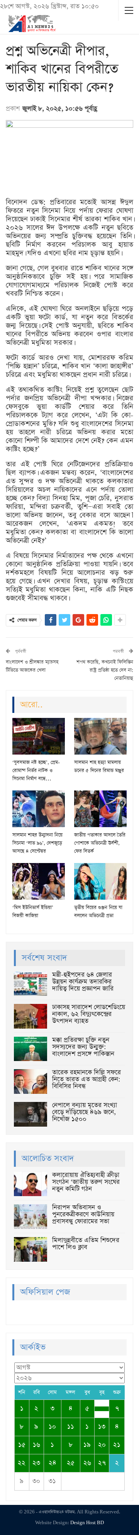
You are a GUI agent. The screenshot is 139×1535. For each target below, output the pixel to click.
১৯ (87, 1444)
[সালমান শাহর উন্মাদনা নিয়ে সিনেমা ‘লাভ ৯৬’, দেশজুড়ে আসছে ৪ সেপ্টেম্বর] (38, 808)
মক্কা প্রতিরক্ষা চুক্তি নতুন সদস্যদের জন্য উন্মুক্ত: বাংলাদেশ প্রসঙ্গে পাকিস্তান (83, 1047)
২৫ (71, 1463)
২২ (21, 1463)
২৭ (102, 1463)
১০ (52, 1426)
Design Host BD (87, 1523)
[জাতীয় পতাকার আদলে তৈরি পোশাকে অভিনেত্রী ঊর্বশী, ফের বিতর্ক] (100, 808)
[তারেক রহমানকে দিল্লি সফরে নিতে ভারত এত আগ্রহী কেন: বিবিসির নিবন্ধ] (30, 1081)
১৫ (21, 1444)
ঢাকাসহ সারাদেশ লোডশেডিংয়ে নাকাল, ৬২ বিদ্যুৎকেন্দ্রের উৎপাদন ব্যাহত (88, 1014)
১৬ (36, 1444)
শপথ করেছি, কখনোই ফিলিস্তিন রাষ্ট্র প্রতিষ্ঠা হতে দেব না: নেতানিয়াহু (104, 670)
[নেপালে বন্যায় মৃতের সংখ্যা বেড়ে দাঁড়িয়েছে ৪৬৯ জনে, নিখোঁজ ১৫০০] (30, 1114)
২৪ (52, 1463)
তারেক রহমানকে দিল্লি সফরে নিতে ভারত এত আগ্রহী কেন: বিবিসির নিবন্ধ (86, 1079)
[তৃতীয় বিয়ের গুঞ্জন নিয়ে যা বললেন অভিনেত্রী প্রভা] (100, 881)
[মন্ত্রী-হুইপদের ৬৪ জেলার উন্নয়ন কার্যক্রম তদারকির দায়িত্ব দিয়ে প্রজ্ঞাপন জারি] (30, 983)
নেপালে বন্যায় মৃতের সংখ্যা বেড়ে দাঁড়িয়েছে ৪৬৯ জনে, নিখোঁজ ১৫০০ (84, 1112)
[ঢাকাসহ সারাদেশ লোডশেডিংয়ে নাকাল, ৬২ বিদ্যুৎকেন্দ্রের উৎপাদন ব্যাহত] (30, 1016)
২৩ (36, 1463)
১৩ (101, 1426)
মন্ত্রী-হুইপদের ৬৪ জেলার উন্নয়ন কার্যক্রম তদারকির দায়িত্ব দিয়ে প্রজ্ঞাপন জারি (83, 981)
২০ (102, 1444)
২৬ (87, 1463)
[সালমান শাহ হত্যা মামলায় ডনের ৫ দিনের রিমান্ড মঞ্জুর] (100, 736)
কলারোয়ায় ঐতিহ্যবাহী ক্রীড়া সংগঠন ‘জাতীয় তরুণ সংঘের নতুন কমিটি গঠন (86, 1182)
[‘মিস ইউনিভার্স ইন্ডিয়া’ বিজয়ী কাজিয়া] (38, 881)
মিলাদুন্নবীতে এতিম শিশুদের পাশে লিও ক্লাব (85, 1244)
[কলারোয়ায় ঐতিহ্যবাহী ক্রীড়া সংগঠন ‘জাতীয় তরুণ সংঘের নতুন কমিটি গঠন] (30, 1184)
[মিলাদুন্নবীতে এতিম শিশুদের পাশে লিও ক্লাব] (30, 1249)
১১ (70, 1426)
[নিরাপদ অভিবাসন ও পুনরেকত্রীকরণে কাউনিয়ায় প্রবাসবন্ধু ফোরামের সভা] (30, 1216)
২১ (116, 1444)
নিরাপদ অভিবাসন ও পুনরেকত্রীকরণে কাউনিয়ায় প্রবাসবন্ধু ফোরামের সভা (83, 1214)
